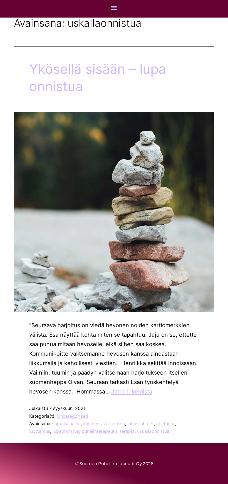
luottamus (39, 431)
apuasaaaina (67, 423)
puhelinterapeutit (99, 431)
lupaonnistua (66, 431)
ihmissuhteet (140, 423)
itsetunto (165, 423)
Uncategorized (72, 416)
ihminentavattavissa (104, 423)
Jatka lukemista (131, 391)
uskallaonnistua (153, 431)
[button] (114, 7)
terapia (127, 431)
